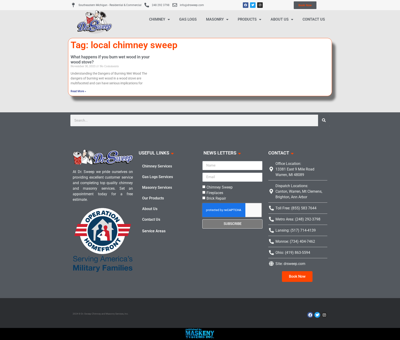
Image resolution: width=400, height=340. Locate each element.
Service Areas (154, 231)
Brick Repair (216, 198)
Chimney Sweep (219, 187)
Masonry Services (157, 187)
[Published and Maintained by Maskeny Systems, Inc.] (200, 336)
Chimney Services (157, 166)
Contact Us (314, 19)
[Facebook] (245, 5)
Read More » (78, 91)
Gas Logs (188, 19)
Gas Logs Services (157, 177)
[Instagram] (260, 5)
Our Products (153, 198)
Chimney (157, 19)
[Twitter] (253, 5)
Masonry (215, 19)
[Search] (324, 120)
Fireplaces (214, 192)
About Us (280, 19)
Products (247, 19)
